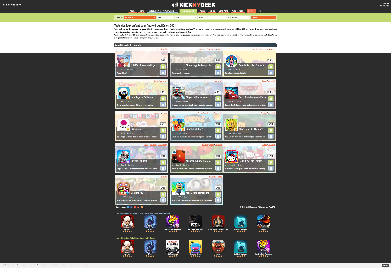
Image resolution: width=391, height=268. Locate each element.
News (142, 11)
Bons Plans (223, 11)
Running (219, 177)
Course (264, 81)
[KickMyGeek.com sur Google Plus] (135, 207)
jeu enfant (137, 45)
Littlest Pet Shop (139, 161)
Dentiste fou (137, 192)
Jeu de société (209, 113)
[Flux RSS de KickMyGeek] (17, 4)
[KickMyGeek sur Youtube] (13, 4)
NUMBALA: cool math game (144, 65)
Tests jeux (162, 11)
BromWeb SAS (270, 207)
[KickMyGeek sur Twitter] (3, 4)
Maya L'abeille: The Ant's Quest (254, 129)
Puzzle (219, 49)
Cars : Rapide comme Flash (252, 97)
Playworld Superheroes (197, 97)
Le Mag (251, 11)
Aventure (264, 113)
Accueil (132, 11)
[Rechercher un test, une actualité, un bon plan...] (260, 11)
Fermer (385, 265)
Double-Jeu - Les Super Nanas (254, 65)
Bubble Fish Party (194, 129)
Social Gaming (162, 145)
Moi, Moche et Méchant (197, 192)
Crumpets (136, 129)
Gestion (156, 81)
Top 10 (212, 11)
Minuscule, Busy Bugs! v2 (198, 161)
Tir (166, 49)
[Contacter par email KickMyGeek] (20, 4)
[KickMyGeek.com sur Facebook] (131, 207)
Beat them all (256, 49)
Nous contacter (238, 11)
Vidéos (202, 11)
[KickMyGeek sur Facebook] (6, 4)
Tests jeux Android (188, 11)
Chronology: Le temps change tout (203, 65)
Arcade (200, 113)
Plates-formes (211, 49)
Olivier (131, 69)
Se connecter (384, 6)
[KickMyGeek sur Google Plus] (9, 4)
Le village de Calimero (142, 97)
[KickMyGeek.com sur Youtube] (138, 207)
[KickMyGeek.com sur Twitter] (128, 207)
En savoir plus (83, 265)
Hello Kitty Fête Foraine (250, 161)
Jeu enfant (160, 49)
